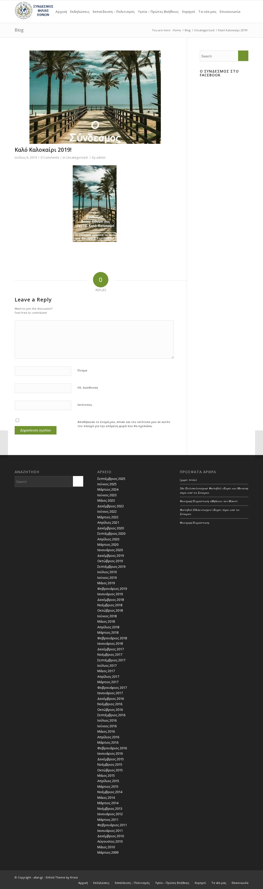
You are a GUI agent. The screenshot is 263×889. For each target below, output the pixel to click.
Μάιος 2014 (106, 797)
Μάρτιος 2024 (107, 489)
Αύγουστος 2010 (110, 841)
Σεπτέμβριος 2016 (111, 715)
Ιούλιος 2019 (107, 572)
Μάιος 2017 (106, 671)
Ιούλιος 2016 (107, 720)
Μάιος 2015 (106, 775)
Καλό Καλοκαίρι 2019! (43, 149)
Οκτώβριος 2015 (110, 770)
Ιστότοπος (85, 405)
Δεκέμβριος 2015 (110, 759)
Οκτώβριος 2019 (110, 561)
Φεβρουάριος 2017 (112, 687)
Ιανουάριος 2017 (110, 693)
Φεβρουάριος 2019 (112, 588)
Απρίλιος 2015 (108, 781)
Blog (19, 30)
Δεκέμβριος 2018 (110, 599)
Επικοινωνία (230, 11)
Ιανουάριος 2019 (110, 594)
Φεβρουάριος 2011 (112, 825)
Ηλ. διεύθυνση (88, 387)
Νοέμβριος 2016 (109, 704)
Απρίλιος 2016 (108, 737)
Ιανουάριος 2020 (110, 550)
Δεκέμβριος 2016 (110, 698)
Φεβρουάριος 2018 (112, 638)
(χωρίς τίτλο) (188, 480)
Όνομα (82, 370)
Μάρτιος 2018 (107, 632)
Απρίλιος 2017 (108, 676)
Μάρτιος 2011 (107, 819)
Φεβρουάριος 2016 (112, 748)
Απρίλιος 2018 (108, 627)
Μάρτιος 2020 (107, 544)
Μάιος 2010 (106, 847)
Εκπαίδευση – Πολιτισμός (114, 11)
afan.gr (38, 877)
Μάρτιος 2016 (107, 742)
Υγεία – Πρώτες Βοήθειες (158, 11)
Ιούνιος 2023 (107, 495)
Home (177, 30)
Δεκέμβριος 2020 (110, 528)
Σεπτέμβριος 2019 (111, 566)
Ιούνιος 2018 (107, 616)
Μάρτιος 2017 (107, 682)
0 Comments (50, 157)
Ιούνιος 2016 (107, 726)
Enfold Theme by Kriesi (62, 877)
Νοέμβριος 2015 (109, 764)
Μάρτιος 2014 (107, 803)
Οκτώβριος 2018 (110, 610)
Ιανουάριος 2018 (110, 643)
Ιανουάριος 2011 (110, 830)
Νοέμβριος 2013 (109, 808)
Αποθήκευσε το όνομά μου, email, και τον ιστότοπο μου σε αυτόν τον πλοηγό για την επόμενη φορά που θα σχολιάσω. (124, 424)
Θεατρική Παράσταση (194, 522)
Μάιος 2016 (106, 731)
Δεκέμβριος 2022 (110, 506)
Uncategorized (204, 30)
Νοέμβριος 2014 (109, 792)
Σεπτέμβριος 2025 (111, 478)
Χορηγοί (188, 11)
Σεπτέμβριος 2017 (111, 660)
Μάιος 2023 (106, 500)
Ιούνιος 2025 (107, 484)
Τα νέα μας (207, 11)
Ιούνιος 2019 (107, 577)
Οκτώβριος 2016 (110, 709)
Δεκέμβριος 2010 (110, 836)
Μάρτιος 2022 (107, 517)
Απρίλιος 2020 (108, 539)
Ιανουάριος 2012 (110, 814)
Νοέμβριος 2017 (109, 654)
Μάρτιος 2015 (107, 786)
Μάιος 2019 (106, 583)
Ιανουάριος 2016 (110, 753)
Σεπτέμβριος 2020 (111, 533)
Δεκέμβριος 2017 (110, 649)
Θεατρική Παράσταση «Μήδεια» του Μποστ (209, 501)
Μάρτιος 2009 (107, 852)
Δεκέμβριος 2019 (110, 555)
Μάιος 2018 (106, 621)
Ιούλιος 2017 (107, 665)
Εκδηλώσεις (80, 11)
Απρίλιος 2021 (108, 522)
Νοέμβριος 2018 (109, 605)
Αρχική (61, 11)
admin (101, 157)
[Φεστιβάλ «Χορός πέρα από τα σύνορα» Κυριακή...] (4, 444)
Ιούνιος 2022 (107, 511)
